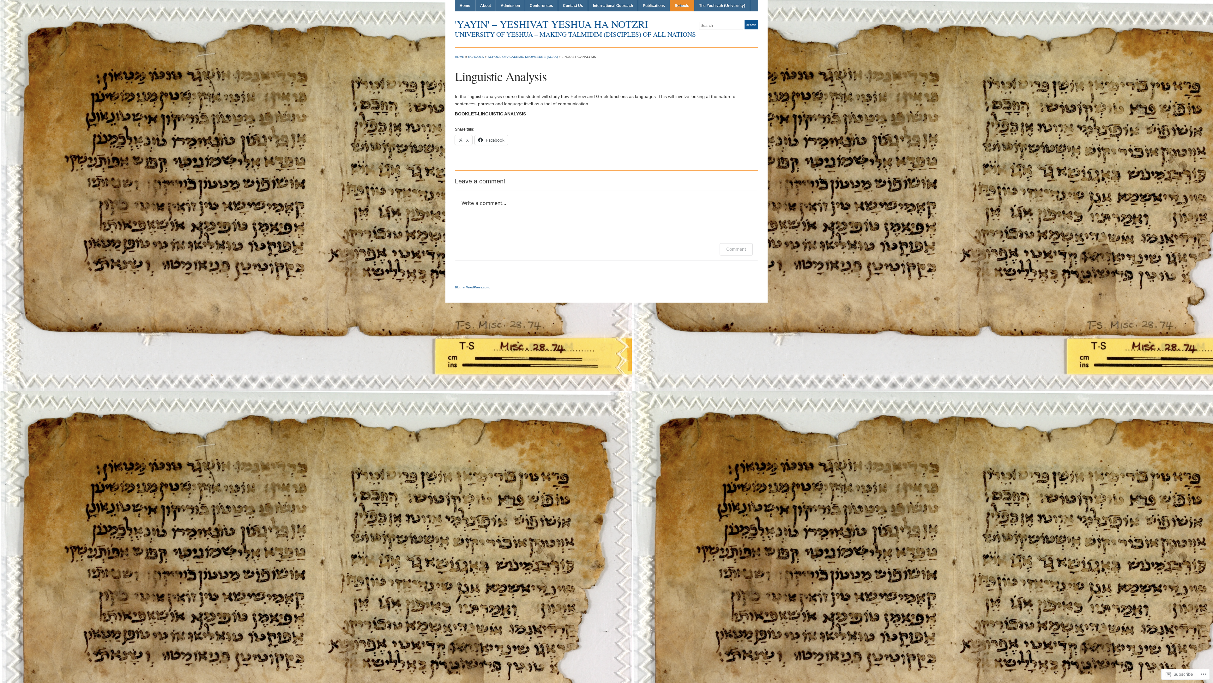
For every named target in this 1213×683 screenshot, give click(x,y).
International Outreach (613, 5)
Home (465, 5)
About (485, 5)
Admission (510, 5)
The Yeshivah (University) (722, 5)
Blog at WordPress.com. (472, 287)
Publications (654, 5)
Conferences (541, 5)
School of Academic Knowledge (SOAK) (523, 56)
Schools (682, 5)
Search (751, 25)
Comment (736, 249)
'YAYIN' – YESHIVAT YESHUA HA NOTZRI (551, 24)
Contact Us (573, 5)
